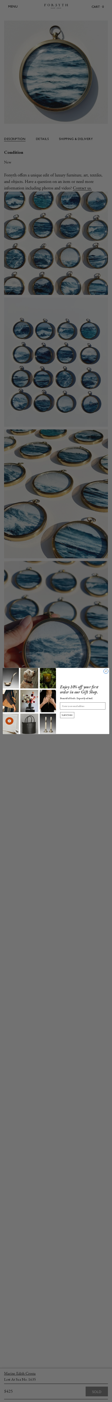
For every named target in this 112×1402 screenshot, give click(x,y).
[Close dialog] (106, 671)
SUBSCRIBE (67, 715)
